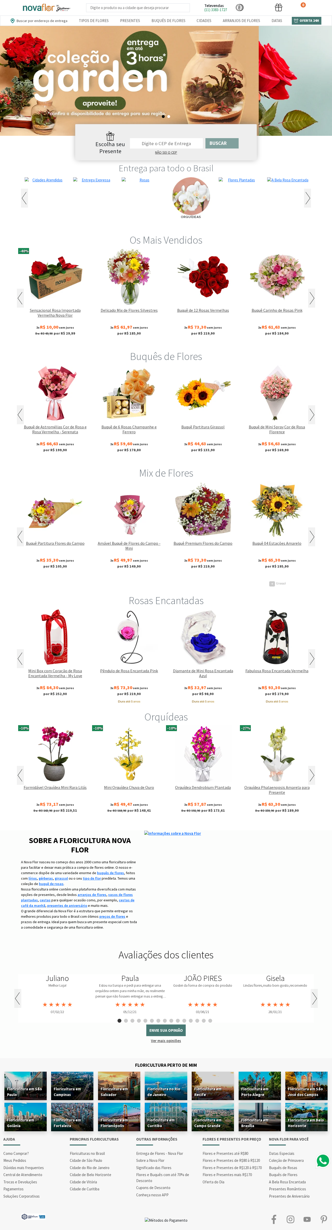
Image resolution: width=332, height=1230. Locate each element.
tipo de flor (92, 878)
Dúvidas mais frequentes (23, 1167)
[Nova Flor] (46, 7)
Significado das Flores (153, 1167)
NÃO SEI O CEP (166, 152)
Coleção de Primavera (286, 1160)
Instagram (290, 1219)
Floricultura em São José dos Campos (305, 1091)
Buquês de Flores (168, 20)
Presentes (130, 20)
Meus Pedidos (14, 1160)
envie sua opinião (166, 1030)
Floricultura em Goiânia (20, 1123)
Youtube (307, 1219)
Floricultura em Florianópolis (114, 1123)
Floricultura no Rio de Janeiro (163, 1091)
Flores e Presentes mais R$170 (227, 1174)
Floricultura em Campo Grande (208, 1123)
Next (307, 198)
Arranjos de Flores (241, 20)
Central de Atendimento (22, 1174)
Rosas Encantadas (166, 600)
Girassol (56, 583)
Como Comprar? (16, 1153)
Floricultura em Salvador (114, 1091)
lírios (33, 878)
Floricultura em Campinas (67, 1091)
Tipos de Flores (94, 20)
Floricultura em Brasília (254, 1123)
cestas (45, 900)
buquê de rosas (51, 883)
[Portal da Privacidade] (33, 1216)
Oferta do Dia (213, 1181)
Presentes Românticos (287, 1188)
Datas (277, 20)
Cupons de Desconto (153, 1187)
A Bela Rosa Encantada (287, 1181)
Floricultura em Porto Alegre (254, 1091)
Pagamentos (13, 1188)
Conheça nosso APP (152, 1194)
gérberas (46, 878)
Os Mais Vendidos (166, 240)
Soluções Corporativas (21, 1196)
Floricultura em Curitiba (161, 1123)
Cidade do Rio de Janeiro (89, 1167)
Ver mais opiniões (166, 1040)
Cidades (204, 20)
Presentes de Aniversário (289, 1196)
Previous (24, 198)
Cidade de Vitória (83, 1181)
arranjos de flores (92, 894)
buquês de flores (110, 873)
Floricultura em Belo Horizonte (306, 1123)
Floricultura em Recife (208, 1091)
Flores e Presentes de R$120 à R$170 (232, 1167)
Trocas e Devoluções (20, 1181)
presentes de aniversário (67, 905)
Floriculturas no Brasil (87, 1153)
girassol (61, 878)
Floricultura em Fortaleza (67, 1123)
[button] (239, 7)
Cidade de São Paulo (86, 1160)
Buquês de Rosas (283, 1167)
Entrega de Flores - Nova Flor (159, 1153)
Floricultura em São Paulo (24, 1091)
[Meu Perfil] (259, 7)
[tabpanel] (166, 81)
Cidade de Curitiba (84, 1188)
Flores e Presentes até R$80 (225, 1153)
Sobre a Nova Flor (150, 1160)
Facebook (274, 1219)
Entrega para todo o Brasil (166, 168)
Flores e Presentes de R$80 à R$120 (231, 1160)
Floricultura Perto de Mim (166, 1065)
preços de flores (112, 916)
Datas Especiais (281, 1153)
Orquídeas (166, 716)
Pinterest (323, 1219)
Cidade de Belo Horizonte (90, 1174)
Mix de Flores (166, 472)
